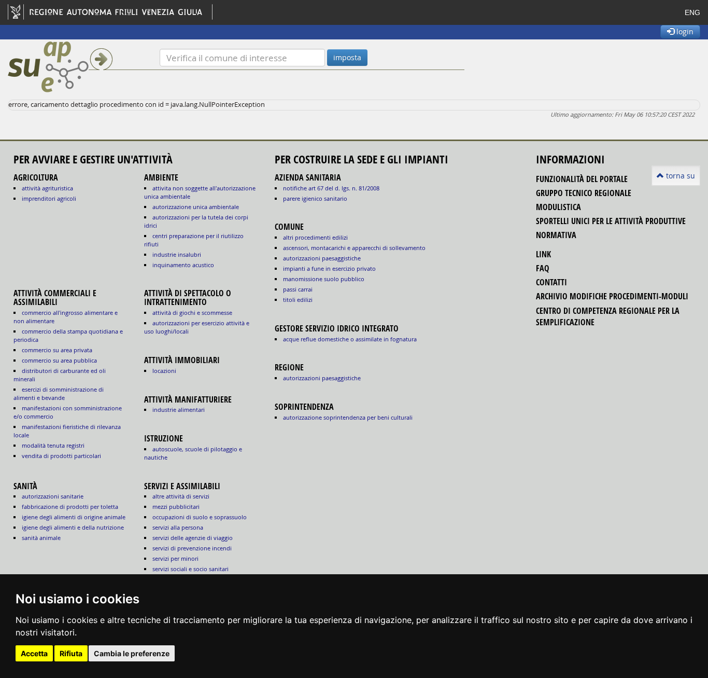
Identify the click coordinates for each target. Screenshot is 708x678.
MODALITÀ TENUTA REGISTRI (53, 445)
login (683, 31)
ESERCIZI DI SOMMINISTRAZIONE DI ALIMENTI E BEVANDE (58, 393)
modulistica (558, 207)
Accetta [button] (34, 653)
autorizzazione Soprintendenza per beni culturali (348, 417)
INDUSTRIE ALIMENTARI (178, 409)
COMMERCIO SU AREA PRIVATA (57, 350)
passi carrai (298, 289)
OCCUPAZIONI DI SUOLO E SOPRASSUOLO (199, 517)
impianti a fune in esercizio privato (329, 268)
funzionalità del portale (582, 179)
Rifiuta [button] (71, 653)
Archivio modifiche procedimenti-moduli (612, 296)
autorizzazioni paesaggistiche (322, 258)
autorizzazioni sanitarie (52, 496)
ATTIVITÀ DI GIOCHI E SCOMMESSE (192, 312)
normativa (556, 235)
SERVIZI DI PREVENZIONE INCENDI (192, 548)
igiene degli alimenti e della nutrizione (73, 527)
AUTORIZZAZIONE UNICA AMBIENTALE (195, 207)
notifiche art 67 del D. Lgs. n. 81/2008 (331, 188)
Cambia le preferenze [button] (131, 653)
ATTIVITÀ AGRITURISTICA (47, 188)
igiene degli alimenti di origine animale (73, 517)
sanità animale (41, 538)
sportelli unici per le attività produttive (611, 221)
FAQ (542, 268)
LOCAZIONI (164, 371)
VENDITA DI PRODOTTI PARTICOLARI (61, 456)
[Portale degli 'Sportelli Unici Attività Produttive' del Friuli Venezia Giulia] (84, 66)
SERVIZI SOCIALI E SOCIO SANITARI (190, 569)
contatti (551, 282)
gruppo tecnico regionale (583, 193)
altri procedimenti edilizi (315, 237)
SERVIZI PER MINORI (175, 558)
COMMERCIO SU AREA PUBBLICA (59, 360)
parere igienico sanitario (315, 198)
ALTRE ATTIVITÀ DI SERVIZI (180, 496)
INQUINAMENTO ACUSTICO (183, 265)
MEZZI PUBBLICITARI (176, 506)
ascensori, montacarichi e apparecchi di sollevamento (354, 248)
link (543, 254)
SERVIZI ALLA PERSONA (177, 527)
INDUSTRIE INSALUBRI (176, 254)
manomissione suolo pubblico (323, 279)
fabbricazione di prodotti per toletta (70, 506)
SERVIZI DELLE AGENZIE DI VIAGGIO (192, 538)
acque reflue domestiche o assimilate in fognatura (350, 339)
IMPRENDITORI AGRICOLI (49, 198)
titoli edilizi (298, 299)
